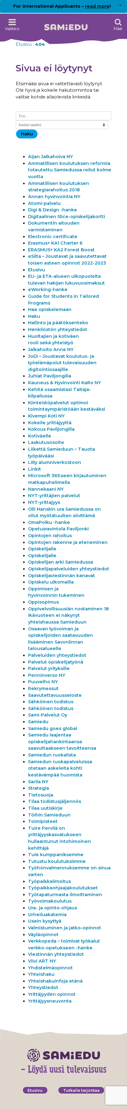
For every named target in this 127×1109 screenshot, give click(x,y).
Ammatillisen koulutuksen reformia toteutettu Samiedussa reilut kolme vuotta (69, 170)
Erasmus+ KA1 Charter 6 (55, 243)
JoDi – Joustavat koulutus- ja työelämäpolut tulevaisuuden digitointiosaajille (62, 362)
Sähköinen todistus (50, 701)
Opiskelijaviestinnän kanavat (61, 575)
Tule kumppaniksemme (56, 854)
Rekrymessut (43, 688)
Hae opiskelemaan (50, 309)
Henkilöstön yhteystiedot (57, 329)
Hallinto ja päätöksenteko (58, 322)
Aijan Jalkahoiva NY (50, 156)
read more (97, 6)
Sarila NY (38, 781)
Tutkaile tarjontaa (81, 1090)
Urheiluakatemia (47, 914)
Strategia (38, 788)
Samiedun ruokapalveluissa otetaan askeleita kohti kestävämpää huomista (60, 768)
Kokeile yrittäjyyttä (50, 422)
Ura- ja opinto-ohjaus (52, 908)
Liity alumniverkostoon (55, 462)
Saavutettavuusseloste (55, 695)
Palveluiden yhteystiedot (57, 655)
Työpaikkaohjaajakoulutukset (63, 888)
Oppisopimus (43, 602)
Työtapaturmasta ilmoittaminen (65, 894)
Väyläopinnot (43, 934)
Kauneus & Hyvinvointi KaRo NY (64, 382)
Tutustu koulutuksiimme (57, 861)
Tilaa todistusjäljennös (54, 801)
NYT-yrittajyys (44, 502)
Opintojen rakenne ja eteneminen (68, 542)
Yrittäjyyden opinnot (52, 994)
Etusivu (24, 44)
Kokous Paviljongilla (51, 429)
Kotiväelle (39, 436)
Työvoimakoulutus (50, 901)
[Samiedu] (66, 25)
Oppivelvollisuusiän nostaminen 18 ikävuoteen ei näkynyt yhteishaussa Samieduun (68, 615)
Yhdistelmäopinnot (50, 968)
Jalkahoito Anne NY (51, 349)
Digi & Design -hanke (52, 210)
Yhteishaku (41, 974)
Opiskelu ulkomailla (51, 582)
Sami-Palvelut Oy (47, 715)
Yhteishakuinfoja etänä (55, 981)
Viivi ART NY (42, 961)
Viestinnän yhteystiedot (56, 954)
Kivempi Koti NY (46, 416)
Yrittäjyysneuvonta (50, 1001)
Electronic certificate (52, 236)
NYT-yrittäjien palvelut (54, 495)
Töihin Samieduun (49, 815)
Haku (34, 316)
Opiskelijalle (42, 549)
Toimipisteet (43, 821)
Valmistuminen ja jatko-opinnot (64, 928)
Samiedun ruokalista (52, 755)
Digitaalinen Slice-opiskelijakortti (66, 216)
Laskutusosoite (46, 442)
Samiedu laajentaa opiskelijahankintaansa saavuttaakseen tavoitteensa (62, 741)
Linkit (34, 469)
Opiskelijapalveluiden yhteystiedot (68, 569)
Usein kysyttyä (44, 921)
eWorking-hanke (48, 289)
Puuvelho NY (43, 681)
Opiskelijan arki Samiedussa (60, 562)
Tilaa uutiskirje (45, 808)
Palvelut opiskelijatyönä (55, 662)
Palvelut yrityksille (49, 668)
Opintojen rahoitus (50, 535)
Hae (117, 28)
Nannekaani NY (46, 489)
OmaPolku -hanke (49, 522)
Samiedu (38, 721)
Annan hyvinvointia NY (54, 196)
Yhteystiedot (43, 987)
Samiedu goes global (52, 728)
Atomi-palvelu (44, 203)
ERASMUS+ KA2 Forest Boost (61, 250)
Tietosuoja (40, 795)
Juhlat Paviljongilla (49, 376)
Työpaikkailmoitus (49, 881)
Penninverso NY (46, 675)
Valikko (12, 28)
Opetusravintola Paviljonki (58, 529)
